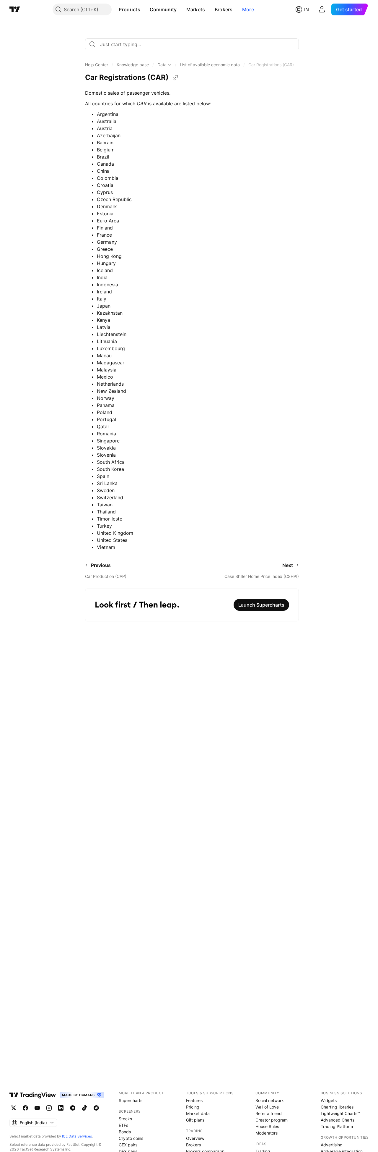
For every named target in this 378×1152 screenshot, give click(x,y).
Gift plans (195, 1119)
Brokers (224, 9)
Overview (195, 1138)
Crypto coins (131, 1138)
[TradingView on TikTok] (84, 1108)
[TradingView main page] (14, 9)
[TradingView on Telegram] (73, 1108)
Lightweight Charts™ (340, 1113)
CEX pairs (128, 1144)
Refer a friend (268, 1113)
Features (194, 1100)
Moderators (266, 1132)
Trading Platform (337, 1126)
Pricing (192, 1106)
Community (163, 9)
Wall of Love (267, 1106)
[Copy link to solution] (175, 77)
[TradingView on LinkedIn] (61, 1108)
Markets (195, 9)
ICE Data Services (77, 1136)
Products (129, 9)
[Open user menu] (322, 9)
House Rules (267, 1126)
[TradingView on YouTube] (37, 1108)
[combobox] (192, 44)
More (248, 9)
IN (306, 9)
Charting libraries (337, 1106)
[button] (144, 9)
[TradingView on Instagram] (49, 1108)
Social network (269, 1100)
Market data (198, 1113)
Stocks (125, 1118)
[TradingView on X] (13, 1108)
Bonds (125, 1131)
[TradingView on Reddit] (96, 1108)
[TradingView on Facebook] (25, 1108)
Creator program (271, 1119)
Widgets (329, 1100)
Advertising (332, 1144)
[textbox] (194, 44)
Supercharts (130, 1100)
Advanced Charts (337, 1119)
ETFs (123, 1125)
